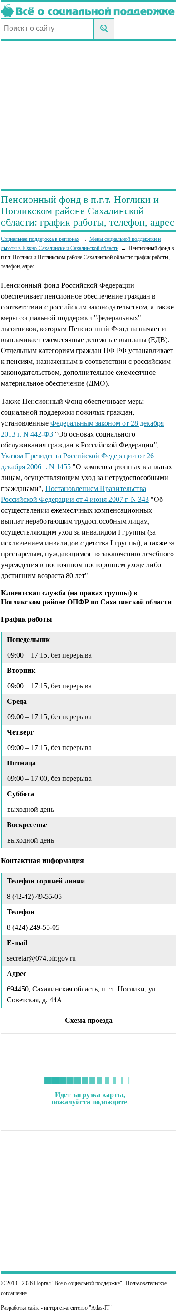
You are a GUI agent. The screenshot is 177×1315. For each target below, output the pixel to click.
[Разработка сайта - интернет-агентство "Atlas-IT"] (88, 1308)
